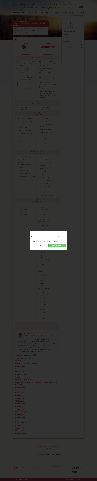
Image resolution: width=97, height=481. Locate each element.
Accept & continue (57, 245)
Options (40, 245)
